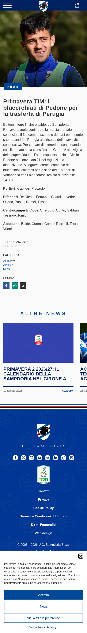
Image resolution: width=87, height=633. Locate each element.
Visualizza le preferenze (43, 618)
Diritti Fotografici (43, 524)
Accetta (43, 595)
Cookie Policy (37, 627)
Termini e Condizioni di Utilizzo (43, 516)
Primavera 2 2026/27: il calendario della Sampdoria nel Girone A (34, 373)
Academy (9, 260)
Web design (43, 533)
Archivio (8, 265)
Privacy (51, 627)
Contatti (43, 491)
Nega (43, 606)
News (6, 269)
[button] (81, 556)
